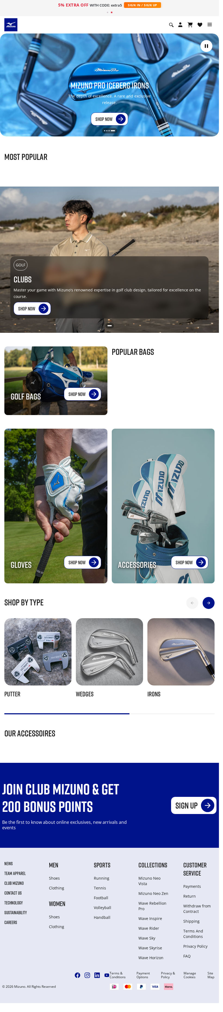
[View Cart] (190, 24)
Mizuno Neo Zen (153, 893)
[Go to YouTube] (107, 975)
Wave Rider (148, 928)
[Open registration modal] (180, 24)
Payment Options (143, 975)
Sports (102, 865)
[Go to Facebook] (77, 975)
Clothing (56, 888)
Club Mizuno (14, 883)
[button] (206, 46)
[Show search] (171, 24)
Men (53, 865)
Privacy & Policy (168, 975)
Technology (13, 903)
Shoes (54, 878)
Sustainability (15, 912)
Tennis (100, 888)
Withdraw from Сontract (197, 908)
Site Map (210, 975)
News (8, 863)
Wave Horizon (150, 957)
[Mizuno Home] (10, 25)
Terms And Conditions (193, 933)
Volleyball (102, 907)
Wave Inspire (150, 918)
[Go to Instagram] (87, 975)
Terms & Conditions (118, 975)
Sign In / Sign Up (142, 5)
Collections (152, 865)
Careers (10, 922)
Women (57, 903)
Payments (192, 886)
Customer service (195, 869)
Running (101, 878)
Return (189, 896)
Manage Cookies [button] (190, 975)
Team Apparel (15, 873)
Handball (102, 917)
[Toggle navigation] (209, 25)
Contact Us (13, 893)
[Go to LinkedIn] (97, 975)
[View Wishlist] (200, 24)
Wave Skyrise (150, 947)
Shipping (191, 921)
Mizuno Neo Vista (149, 881)
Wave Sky (146, 938)
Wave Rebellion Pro (152, 906)
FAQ (187, 956)
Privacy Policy (195, 946)
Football (101, 897)
